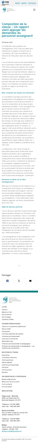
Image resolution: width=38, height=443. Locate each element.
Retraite (5, 372)
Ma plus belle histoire (9, 379)
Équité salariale (7, 362)
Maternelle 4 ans (7, 341)
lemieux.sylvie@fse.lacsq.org (11, 431)
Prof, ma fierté (7, 384)
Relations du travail (10, 352)
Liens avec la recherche (10, 339)
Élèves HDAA (6, 329)
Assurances (6, 355)
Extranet (17, 3)
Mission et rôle (7, 312)
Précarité (5, 367)
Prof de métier (7, 387)
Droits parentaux (7, 360)
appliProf (23, 3)
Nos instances (6, 314)
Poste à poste (32, 3)
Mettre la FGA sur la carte (10, 382)
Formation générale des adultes (12, 334)
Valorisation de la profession (14, 376)
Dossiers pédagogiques (11, 324)
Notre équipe (6, 317)
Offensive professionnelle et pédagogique (16, 344)
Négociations (7, 391)
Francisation (6, 331)
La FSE (4, 307)
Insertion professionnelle (10, 365)
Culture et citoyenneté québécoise (14, 326)
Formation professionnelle (11, 336)
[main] (19, 154)
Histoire (4, 310)
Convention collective (9, 357)
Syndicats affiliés (8, 319)
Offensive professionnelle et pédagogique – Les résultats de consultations (18, 347)
